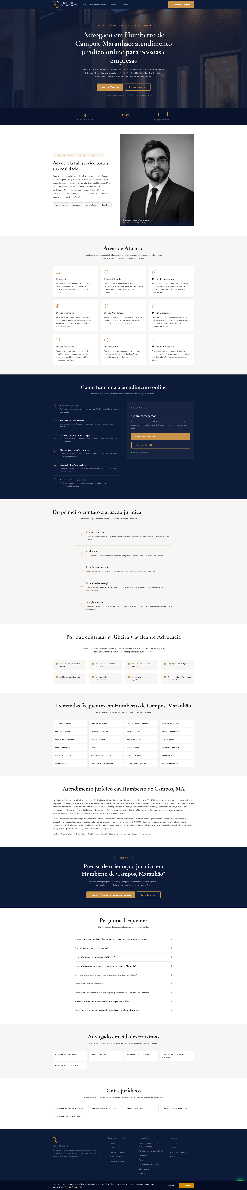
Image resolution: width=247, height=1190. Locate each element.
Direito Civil (113, 1143)
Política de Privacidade (72, 1187)
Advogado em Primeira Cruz (66, 1065)
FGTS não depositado (170, 731)
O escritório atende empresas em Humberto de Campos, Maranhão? (105, 965)
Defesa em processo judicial (102, 763)
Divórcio (94, 747)
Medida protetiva (62, 763)
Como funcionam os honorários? (89, 983)
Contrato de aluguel (99, 723)
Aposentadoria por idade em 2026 (175, 1108)
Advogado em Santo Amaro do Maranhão (174, 1055)
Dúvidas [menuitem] (124, 4)
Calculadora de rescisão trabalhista (69, 1108)
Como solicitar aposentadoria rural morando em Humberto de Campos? (107, 1010)
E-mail (172, 1148)
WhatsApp (174, 1143)
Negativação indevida (63, 755)
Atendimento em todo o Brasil (151, 1151)
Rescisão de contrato (170, 723)
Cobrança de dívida (63, 723)
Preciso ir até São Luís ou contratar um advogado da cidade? (102, 1001)
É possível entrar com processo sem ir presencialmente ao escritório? (106, 974)
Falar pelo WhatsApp (110, 87)
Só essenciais (169, 1186)
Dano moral (167, 755)
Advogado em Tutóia (99, 1054)
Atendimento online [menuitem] (98, 4)
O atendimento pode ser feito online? (91, 948)
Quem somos (144, 1156)
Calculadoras (144, 1169)
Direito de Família (115, 1148)
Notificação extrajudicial (136, 763)
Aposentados (91, 205)
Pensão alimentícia (62, 747)
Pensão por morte (134, 739)
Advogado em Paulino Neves (138, 1054)
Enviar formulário (149, 895)
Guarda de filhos (133, 747)
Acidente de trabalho (99, 731)
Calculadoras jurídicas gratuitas (68, 1116)
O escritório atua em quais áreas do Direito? (95, 957)
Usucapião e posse (134, 755)
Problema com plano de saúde (103, 755)
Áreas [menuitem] (83, 4)
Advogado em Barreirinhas (66, 1054)
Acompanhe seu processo (149, 1164)
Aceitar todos (186, 1186)
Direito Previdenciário (117, 1161)
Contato (142, 1173)
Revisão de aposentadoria (65, 739)
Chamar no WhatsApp (145, 436)
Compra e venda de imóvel (137, 723)
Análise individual (177, 1157)
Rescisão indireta (133, 731)
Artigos (142, 1160)
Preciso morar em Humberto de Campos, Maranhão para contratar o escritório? (111, 939)
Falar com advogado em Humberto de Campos (111, 895)
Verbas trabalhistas (62, 731)
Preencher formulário (144, 445)
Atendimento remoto (178, 1152)
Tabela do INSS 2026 (135, 1108)
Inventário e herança (170, 747)
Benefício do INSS (98, 739)
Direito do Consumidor (117, 1152)
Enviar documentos (137, 87)
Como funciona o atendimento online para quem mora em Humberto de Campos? (112, 992)
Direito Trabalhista (115, 1157)
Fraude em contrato (170, 763)
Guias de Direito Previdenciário (103, 1108)
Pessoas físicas (61, 205)
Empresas (77, 205)
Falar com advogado (181, 4)
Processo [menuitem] (113, 4)
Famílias (105, 205)
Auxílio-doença (168, 739)
